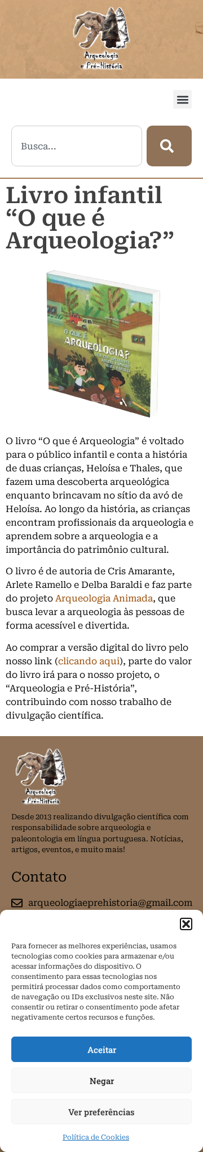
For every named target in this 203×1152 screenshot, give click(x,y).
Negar (102, 1080)
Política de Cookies (96, 1137)
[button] (186, 924)
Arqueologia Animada (104, 598)
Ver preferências (101, 1111)
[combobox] (76, 146)
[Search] (169, 146)
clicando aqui (89, 661)
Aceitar (101, 1049)
